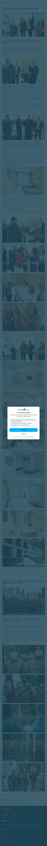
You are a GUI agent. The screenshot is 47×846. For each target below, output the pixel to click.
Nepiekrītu (23, 433)
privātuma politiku (26, 416)
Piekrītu (23, 430)
